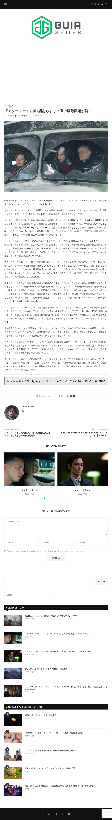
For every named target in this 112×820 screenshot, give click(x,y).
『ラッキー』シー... (29, 489)
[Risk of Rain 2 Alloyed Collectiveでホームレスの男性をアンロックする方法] (13, 790)
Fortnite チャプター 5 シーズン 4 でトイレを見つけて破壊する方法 (54, 733)
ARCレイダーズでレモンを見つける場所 (40, 715)
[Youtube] (102, 4)
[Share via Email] (74, 396)
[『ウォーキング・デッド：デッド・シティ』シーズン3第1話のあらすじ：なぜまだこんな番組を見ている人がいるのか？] (13, 691)
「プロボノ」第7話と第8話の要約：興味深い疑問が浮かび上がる (50, 750)
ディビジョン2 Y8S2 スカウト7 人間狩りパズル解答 (46, 669)
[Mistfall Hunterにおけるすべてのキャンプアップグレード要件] (13, 620)
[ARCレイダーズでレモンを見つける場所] (13, 720)
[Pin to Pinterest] (71, 396)
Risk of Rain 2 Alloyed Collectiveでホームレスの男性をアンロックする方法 (59, 786)
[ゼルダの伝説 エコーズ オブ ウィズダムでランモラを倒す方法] (13, 773)
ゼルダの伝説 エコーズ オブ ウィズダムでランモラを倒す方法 (50, 768)
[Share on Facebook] (65, 396)
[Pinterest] (98, 4)
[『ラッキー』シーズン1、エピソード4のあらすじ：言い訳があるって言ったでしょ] (29, 469)
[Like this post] (62, 396)
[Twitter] (92, 4)
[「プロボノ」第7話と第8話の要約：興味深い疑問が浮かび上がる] (13, 755)
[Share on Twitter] (68, 396)
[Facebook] (88, 4)
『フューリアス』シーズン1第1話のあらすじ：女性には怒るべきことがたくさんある (58, 651)
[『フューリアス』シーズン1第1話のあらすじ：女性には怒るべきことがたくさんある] (82, 469)
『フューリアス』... (82, 489)
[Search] (106, 4)
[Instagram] (95, 4)
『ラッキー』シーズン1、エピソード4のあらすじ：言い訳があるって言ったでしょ (57, 633)
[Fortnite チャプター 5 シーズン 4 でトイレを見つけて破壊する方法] (13, 737)
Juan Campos (21, 115)
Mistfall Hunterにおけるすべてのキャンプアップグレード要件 (51, 616)
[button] (8, 475)
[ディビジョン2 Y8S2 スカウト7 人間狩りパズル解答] (13, 673)
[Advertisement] (56, 75)
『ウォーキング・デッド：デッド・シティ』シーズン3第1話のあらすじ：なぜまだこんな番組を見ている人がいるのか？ (66, 687)
